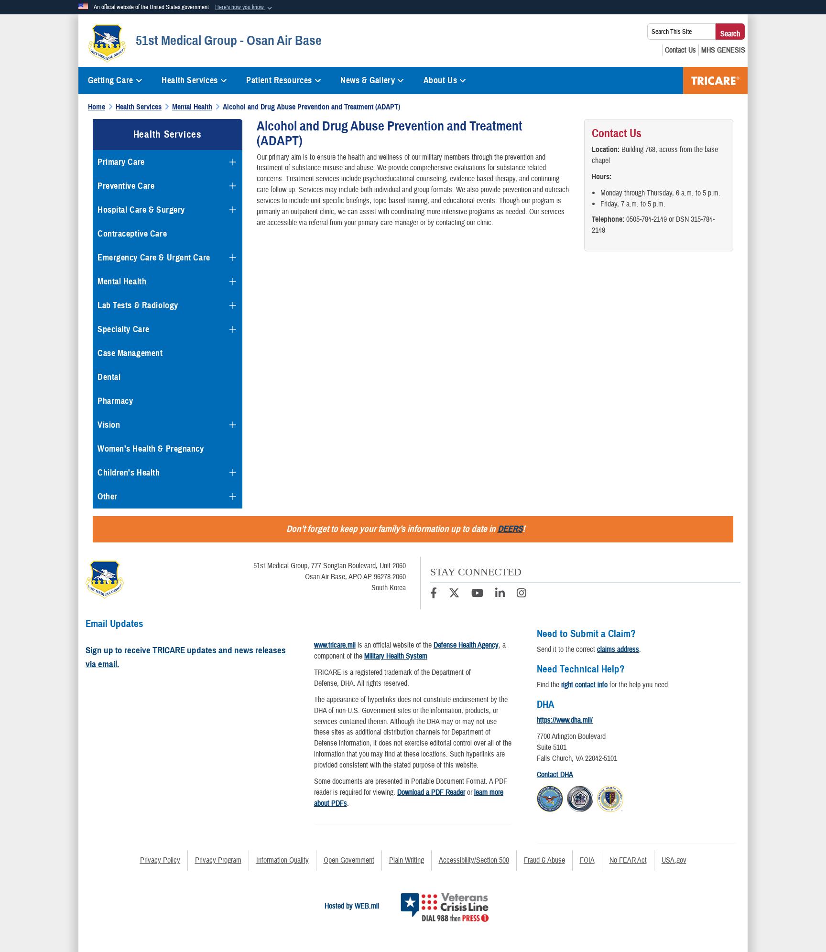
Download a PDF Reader (431, 792)
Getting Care (110, 80)
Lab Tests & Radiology (138, 305)
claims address (618, 649)
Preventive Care (126, 186)
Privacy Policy (160, 860)
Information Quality (282, 860)
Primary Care (121, 162)
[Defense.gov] (550, 797)
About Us (440, 80)
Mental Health (122, 281)
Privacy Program (218, 860)
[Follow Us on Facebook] (433, 594)
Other (108, 496)
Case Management (130, 353)
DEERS (510, 528)
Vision (109, 425)
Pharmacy (115, 401)
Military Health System (395, 656)
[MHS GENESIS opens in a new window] (723, 50)
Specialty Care (124, 329)
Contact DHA (555, 774)
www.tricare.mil (335, 645)
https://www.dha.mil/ (565, 720)
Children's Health (129, 472)
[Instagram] (521, 594)
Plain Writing (406, 860)
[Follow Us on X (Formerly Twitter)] (454, 594)
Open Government (349, 860)
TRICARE (715, 80)
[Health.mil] (580, 797)
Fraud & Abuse (544, 860)
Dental (109, 377)
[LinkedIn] (500, 594)
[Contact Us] (680, 50)
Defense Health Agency (466, 645)
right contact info (584, 685)
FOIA (587, 860)
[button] (244, 7)
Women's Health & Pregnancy (151, 449)
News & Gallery (367, 80)
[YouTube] (477, 594)
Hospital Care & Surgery (141, 210)
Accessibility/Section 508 (474, 860)
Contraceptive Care (132, 233)
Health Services (189, 80)
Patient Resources (279, 80)
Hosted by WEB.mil (352, 906)
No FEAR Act (628, 860)
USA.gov (674, 860)
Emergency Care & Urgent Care (154, 257)
